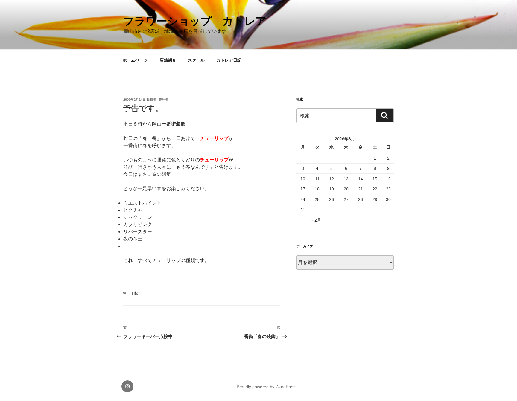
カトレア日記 (228, 60)
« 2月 (316, 220)
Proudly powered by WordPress (266, 386)
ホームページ (135, 60)
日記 (135, 293)
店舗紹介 (167, 60)
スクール (196, 60)
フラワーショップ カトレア (195, 21)
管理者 (163, 99)
